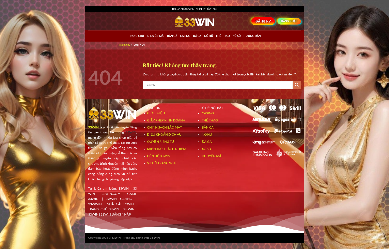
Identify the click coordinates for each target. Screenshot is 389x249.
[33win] (194, 21)
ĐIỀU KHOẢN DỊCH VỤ (164, 134)
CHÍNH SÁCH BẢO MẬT (164, 127)
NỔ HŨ (208, 36)
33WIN (93, 127)
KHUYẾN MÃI (212, 156)
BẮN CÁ (172, 36)
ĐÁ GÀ (197, 36)
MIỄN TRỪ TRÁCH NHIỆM (166, 149)
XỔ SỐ (237, 36)
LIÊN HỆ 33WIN (158, 156)
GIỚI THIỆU (156, 113)
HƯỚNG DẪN (252, 36)
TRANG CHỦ (136, 36)
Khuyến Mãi (156, 36)
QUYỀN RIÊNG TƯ (160, 141)
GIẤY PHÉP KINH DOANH (166, 120)
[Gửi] (297, 85)
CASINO (185, 36)
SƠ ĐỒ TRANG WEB (161, 163)
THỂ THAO (223, 36)
